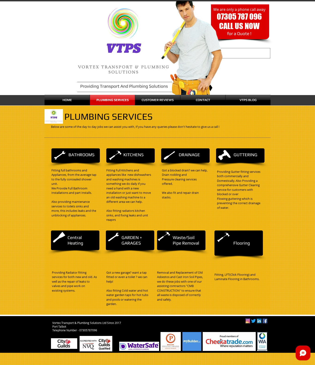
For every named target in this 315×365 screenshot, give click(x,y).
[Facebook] (265, 321)
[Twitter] (253, 321)
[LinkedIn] (259, 321)
